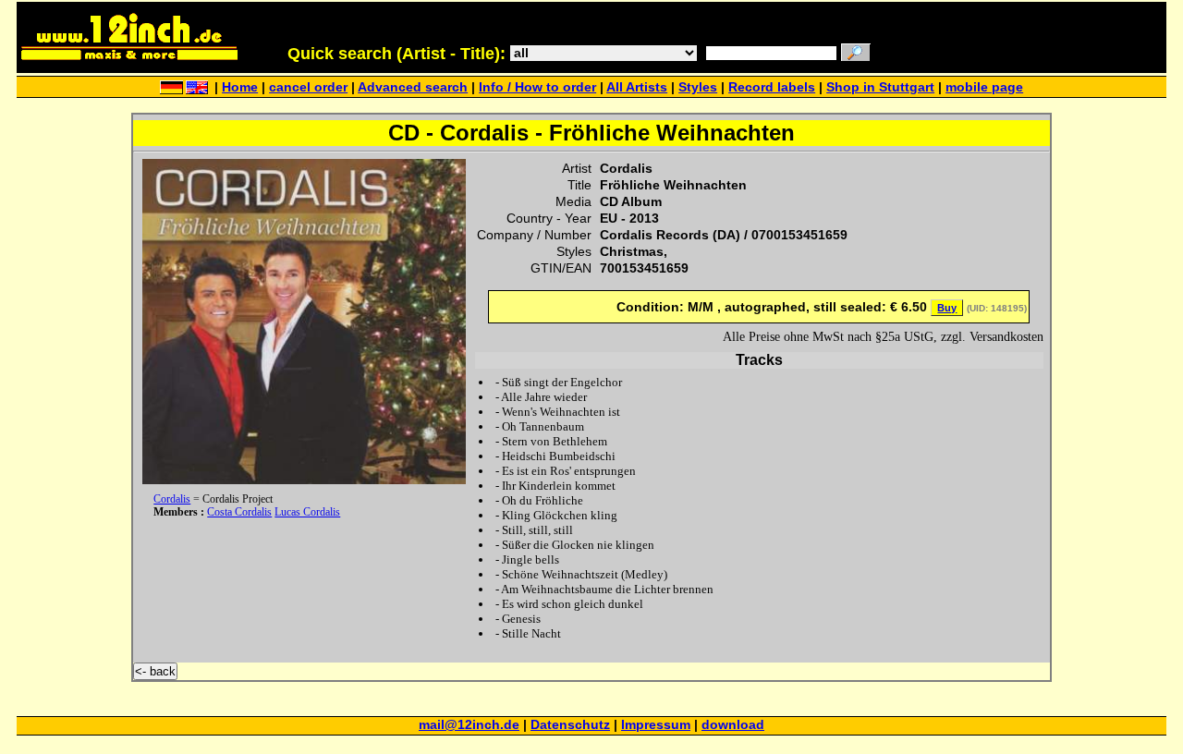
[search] (856, 54)
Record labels (771, 87)
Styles (697, 87)
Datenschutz (570, 725)
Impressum (655, 725)
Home (240, 87)
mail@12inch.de (469, 725)
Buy (947, 307)
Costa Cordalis (239, 511)
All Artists (636, 87)
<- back (155, 671)
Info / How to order (537, 87)
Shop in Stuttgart (880, 87)
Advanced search (413, 87)
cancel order (308, 87)
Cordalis (171, 499)
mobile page (984, 87)
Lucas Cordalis (307, 511)
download (732, 725)
